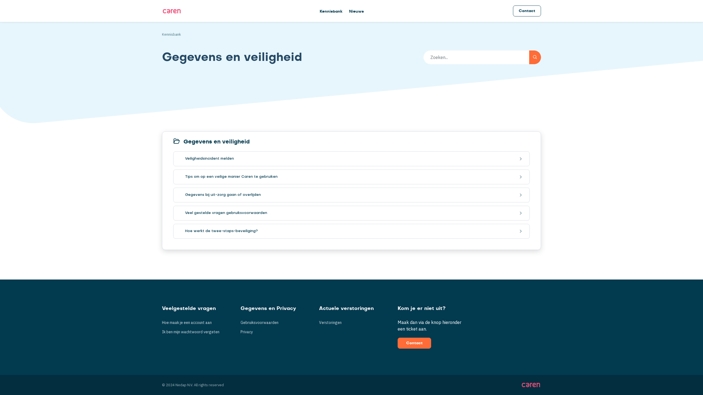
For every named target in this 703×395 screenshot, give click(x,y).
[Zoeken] (535, 57)
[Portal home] (172, 11)
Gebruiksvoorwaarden (259, 322)
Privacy (247, 331)
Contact (527, 11)
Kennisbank (331, 11)
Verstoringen (330, 322)
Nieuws (356, 11)
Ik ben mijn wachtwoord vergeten (190, 331)
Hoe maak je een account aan (187, 322)
